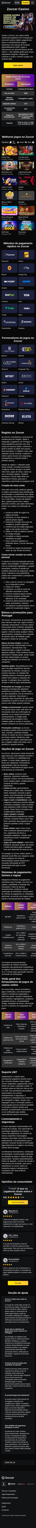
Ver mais (18, 1283)
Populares (5, 142)
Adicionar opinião (18, 1202)
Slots (29, 142)
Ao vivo (14, 142)
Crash (22, 142)
